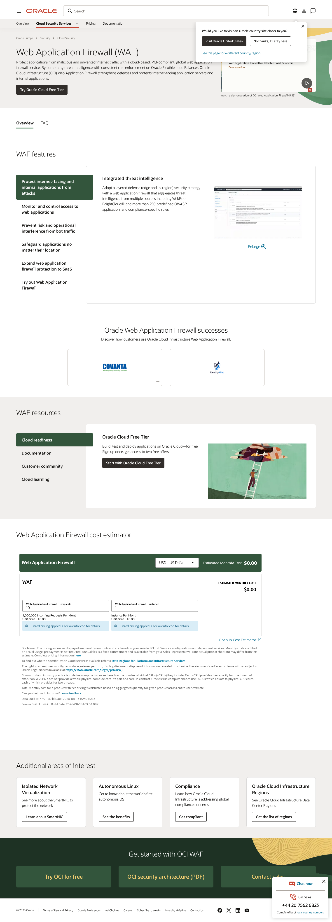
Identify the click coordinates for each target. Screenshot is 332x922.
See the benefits (116, 816)
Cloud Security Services (54, 23)
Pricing (91, 23)
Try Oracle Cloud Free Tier (42, 89)
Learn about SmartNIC (44, 816)
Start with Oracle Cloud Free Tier (133, 462)
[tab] (24, 123)
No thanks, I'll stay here (270, 41)
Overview (22, 23)
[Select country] (295, 11)
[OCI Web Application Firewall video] (268, 65)
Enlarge (254, 246)
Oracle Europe (24, 38)
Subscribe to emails (149, 910)
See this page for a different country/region (231, 53)
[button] (19, 11)
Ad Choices (112, 910)
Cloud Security (66, 38)
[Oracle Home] (41, 11)
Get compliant (191, 816)
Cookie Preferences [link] (89, 910)
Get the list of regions (274, 816)
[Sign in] (304, 11)
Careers (128, 910)
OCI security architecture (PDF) (165, 876)
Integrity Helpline (175, 910)
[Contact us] (313, 11)
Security (45, 38)
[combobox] (166, 10)
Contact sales (268, 876)
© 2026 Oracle (25, 910)
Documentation (113, 23)
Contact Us (197, 910)
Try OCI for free (64, 876)
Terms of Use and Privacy (58, 910)
